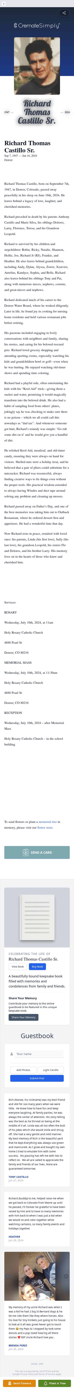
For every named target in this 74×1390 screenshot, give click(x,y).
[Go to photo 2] (38, 1298)
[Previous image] (8, 1276)
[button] (37, 1276)
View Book (18, 966)
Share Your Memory (23, 1017)
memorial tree (48, 821)
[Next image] (66, 1276)
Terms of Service (46, 1374)
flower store (44, 827)
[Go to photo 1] (36, 1298)
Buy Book (37, 966)
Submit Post (37, 1078)
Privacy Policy (27, 1374)
